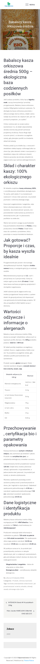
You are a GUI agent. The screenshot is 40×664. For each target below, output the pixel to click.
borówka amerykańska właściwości (20, 583)
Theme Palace (29, 660)
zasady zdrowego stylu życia (14, 589)
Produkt (15, 581)
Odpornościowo (23, 657)
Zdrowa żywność (25, 581)
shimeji (29, 586)
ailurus (8, 578)
